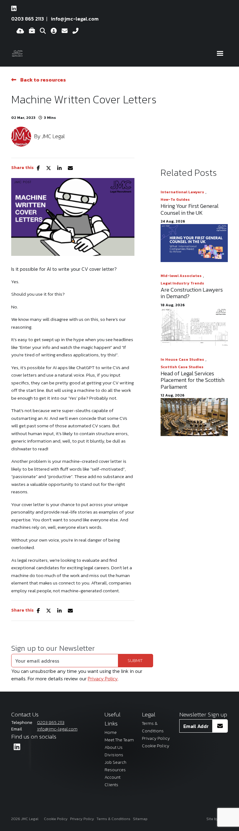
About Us (114, 747)
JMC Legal (53, 136)
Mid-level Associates (181, 276)
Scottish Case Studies (182, 367)
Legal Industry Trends (182, 283)
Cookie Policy (155, 746)
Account (112, 777)
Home (111, 732)
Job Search (115, 762)
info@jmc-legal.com (75, 18)
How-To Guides (175, 199)
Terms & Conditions (113, 819)
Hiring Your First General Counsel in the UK (189, 209)
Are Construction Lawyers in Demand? (192, 293)
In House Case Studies (182, 359)
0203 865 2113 (27, 18)
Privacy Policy (103, 678)
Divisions (114, 755)
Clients (111, 785)
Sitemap (140, 819)
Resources (115, 770)
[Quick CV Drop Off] (20, 31)
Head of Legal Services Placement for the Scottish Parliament (192, 380)
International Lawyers (182, 192)
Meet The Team (119, 740)
